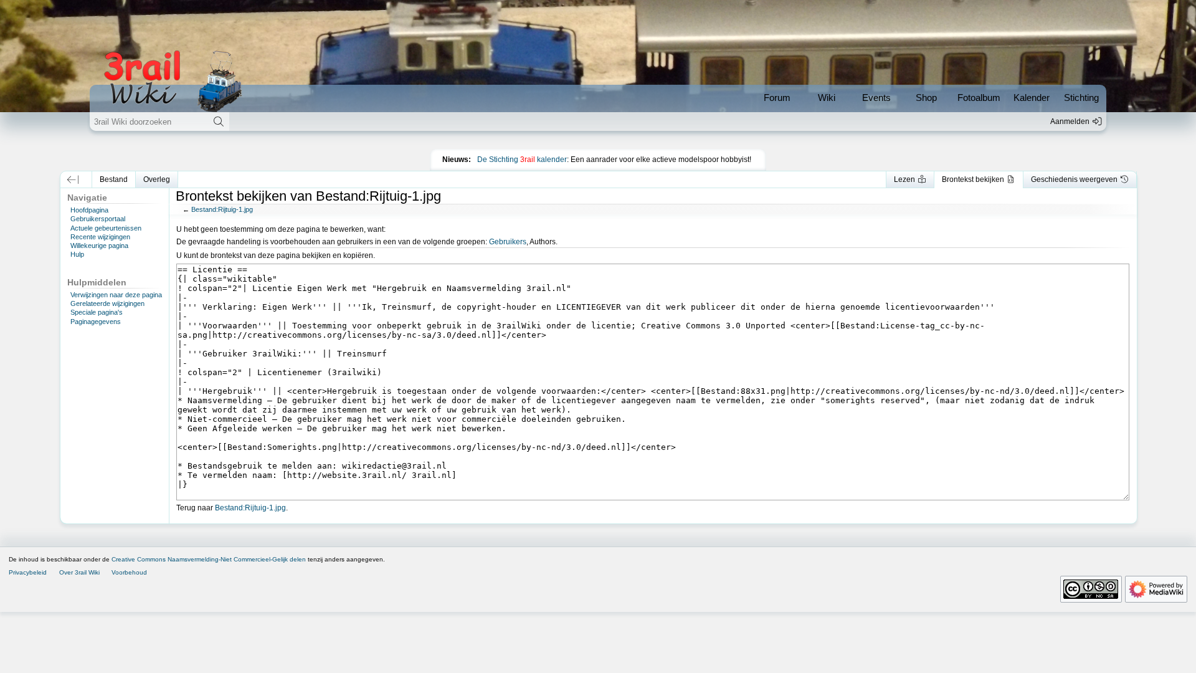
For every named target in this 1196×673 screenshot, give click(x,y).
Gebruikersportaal (97, 218)
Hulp (77, 254)
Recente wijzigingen (100, 237)
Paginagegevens (95, 321)
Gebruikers (507, 241)
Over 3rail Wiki (79, 572)
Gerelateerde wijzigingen (107, 303)
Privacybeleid (28, 572)
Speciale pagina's (96, 312)
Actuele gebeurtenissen (105, 228)
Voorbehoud (129, 572)
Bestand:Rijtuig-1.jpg (222, 209)
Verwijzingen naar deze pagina (116, 294)
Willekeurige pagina (99, 245)
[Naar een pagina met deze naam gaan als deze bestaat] (218, 121)
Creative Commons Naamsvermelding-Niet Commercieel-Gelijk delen (209, 559)
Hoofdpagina (89, 210)
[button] (73, 179)
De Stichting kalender (522, 159)
